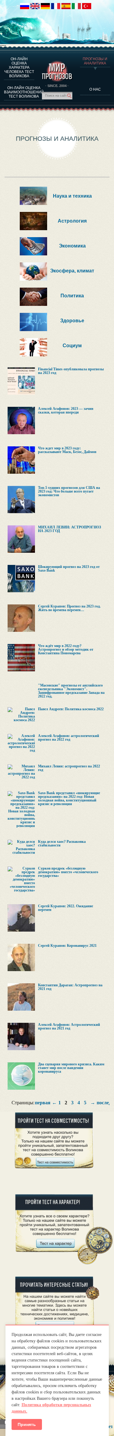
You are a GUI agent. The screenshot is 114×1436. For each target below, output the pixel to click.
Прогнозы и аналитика (95, 61)
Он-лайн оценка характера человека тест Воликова (19, 67)
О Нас (95, 89)
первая (42, 1102)
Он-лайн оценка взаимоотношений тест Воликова (24, 92)
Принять (27, 1424)
